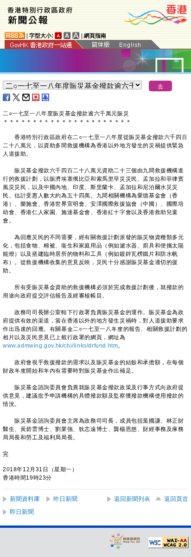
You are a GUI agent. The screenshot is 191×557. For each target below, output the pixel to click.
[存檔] (36, 97)
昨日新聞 (65, 498)
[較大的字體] (67, 35)
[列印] (46, 97)
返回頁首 (176, 498)
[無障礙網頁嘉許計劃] (125, 540)
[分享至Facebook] (7, 97)
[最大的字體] (76, 35)
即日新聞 (22, 511)
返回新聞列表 (132, 498)
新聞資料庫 (25, 498)
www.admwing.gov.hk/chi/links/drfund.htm (60, 345)
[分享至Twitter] (17, 97)
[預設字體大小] (58, 35)
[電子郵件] (26, 97)
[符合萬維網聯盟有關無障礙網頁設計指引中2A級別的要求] (168, 543)
